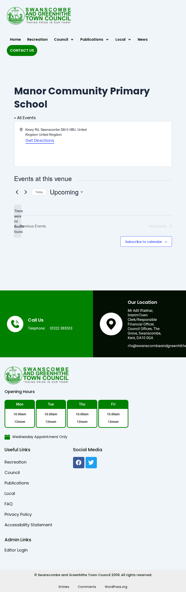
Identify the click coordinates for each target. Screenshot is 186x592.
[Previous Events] (17, 192)
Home (15, 39)
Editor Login (16, 550)
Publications (91, 39)
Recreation (37, 39)
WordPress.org (116, 586)
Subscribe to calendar (143, 242)
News (143, 39)
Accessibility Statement (28, 525)
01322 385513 (61, 328)
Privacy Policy (18, 514)
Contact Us (22, 50)
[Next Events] (25, 192)
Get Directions (39, 140)
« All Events (25, 118)
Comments (87, 586)
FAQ (8, 504)
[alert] (17, 221)
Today (39, 192)
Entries (64, 586)
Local (120, 39)
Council (61, 39)
